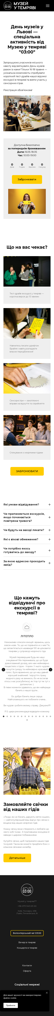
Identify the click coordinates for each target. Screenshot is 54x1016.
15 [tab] (27, 720)
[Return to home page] (19, 5)
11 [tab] (39, 716)
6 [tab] (21, 716)
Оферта (27, 971)
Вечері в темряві (27, 942)
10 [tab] (36, 716)
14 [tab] (50, 716)
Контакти (27, 965)
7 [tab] (25, 716)
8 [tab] (29, 716)
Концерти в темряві (27, 948)
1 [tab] (3, 716)
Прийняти (10, 1005)
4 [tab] (14, 716)
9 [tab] (32, 716)
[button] (27, 179)
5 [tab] (18, 716)
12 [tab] (43, 716)
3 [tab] (11, 716)
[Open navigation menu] (48, 6)
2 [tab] (7, 716)
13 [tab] (47, 716)
